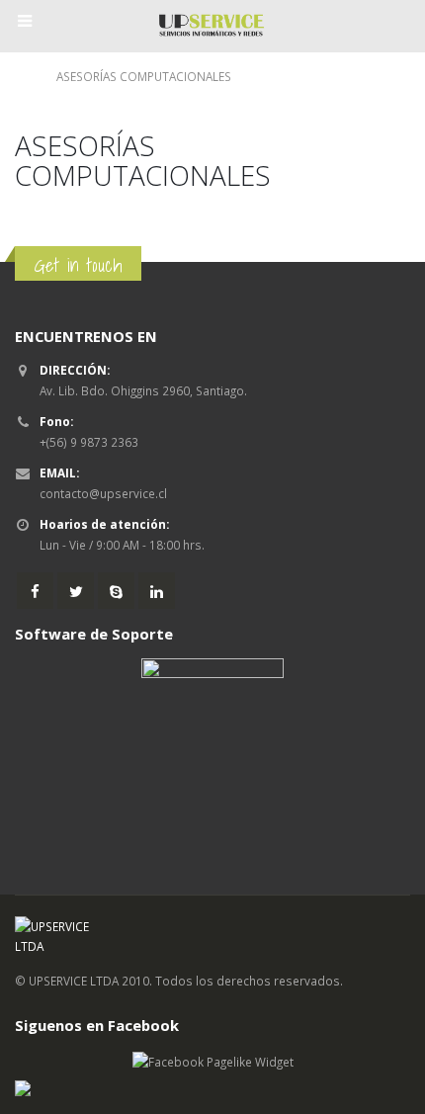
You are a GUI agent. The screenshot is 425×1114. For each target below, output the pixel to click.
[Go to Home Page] (22, 76)
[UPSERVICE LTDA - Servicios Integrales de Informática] (212, 25)
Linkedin (156, 590)
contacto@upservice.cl (103, 493)
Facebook (35, 590)
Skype (116, 590)
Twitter (75, 590)
